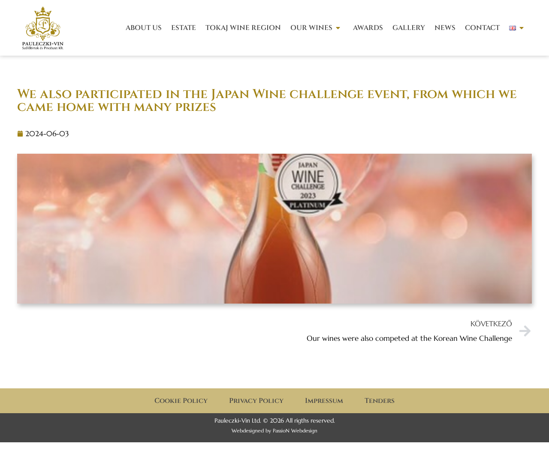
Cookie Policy (181, 400)
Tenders (380, 400)
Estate (183, 28)
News (444, 28)
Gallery (408, 28)
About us (144, 28)
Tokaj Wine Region (243, 28)
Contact (482, 28)
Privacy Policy (256, 400)
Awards (368, 28)
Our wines (311, 28)
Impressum (324, 400)
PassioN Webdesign (295, 430)
